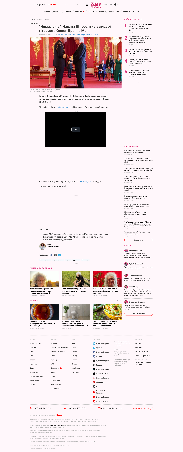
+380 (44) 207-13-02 (76, 408)
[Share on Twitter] (55, 255)
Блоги (127, 246)
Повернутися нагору (141, 408)
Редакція (138, 347)
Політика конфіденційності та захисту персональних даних (121, 353)
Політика (33, 347)
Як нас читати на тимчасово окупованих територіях (143, 362)
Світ (31, 356)
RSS (98, 386)
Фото (53, 372)
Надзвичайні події (36, 376)
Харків (74, 360)
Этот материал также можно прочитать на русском (79, 35)
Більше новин (138, 240)
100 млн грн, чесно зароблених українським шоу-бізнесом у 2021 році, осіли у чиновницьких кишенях (137, 307)
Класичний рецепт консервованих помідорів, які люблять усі (42, 323)
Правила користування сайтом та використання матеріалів (122, 344)
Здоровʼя (126, 11)
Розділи (53, 339)
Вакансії (138, 343)
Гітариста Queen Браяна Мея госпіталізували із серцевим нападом (74, 291)
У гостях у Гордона (58, 352)
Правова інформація (142, 356)
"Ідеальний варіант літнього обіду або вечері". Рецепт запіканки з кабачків (105, 323)
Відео (53, 376)
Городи (136, 11)
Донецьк (75, 356)
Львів (74, 347)
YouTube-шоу (56, 384)
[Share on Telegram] (59, 255)
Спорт (32, 360)
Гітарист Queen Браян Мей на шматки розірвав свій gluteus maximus (105, 291)
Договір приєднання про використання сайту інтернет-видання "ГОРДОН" (122, 362)
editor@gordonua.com (111, 408)
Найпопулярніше (133, 19)
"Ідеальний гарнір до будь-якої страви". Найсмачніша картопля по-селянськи (137, 178)
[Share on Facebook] (50, 255)
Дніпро (74, 364)
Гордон (32, 19)
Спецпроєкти (56, 388)
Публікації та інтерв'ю (59, 347)
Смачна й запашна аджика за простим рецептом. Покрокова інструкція (140, 51)
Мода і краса (114, 11)
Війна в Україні (35, 343)
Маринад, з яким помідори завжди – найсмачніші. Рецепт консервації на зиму (140, 61)
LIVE (52, 364)
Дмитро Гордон (102, 344)
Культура (33, 364)
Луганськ (75, 372)
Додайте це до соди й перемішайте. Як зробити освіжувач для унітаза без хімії (75, 323)
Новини (47, 11)
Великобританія (45, 260)
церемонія (76, 260)
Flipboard (100, 382)
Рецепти (91, 11)
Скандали (67, 11)
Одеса (74, 352)
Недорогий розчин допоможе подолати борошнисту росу (135, 197)
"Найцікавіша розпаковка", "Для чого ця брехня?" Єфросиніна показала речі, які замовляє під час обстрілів (138, 224)
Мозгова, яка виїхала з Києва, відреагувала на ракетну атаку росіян (135, 214)
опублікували (62, 107)
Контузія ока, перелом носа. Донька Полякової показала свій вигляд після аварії (138, 188)
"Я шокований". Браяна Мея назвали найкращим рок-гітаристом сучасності (41, 291)
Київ (73, 343)
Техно (32, 368)
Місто (74, 339)
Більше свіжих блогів (139, 313)
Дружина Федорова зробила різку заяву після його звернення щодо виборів (139, 72)
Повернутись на (41, 5)
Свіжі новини (131, 147)
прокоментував (84, 181)
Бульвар (39, 19)
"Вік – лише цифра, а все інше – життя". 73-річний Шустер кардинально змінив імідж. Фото (140, 27)
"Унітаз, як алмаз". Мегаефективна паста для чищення (137, 233)
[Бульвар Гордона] (96, 4)
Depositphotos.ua (56, 425)
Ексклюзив (55, 368)
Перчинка (78, 11)
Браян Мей (85, 260)
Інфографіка (34, 380)
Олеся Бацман (102, 374)
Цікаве (32, 384)
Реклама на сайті (141, 352)
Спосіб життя (35, 372)
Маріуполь (76, 368)
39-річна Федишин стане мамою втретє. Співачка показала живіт (136, 205)
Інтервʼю (56, 11)
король (68, 260)
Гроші (32, 352)
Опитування (55, 380)
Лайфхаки (102, 11)
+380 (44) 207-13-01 (42, 408)
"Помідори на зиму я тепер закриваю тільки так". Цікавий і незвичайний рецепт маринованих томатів (140, 39)
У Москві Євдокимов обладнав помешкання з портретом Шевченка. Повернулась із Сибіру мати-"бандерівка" (138, 255)
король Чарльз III (58, 260)
